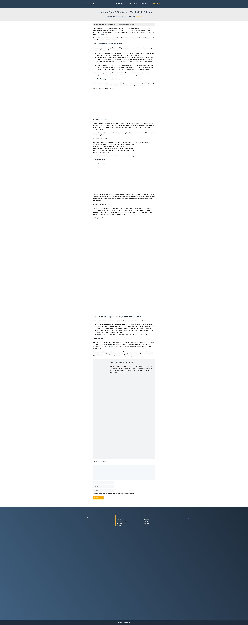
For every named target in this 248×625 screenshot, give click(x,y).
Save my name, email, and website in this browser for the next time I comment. (114, 493)
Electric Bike (119, 4)
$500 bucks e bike (110, 346)
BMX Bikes (132, 4)
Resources (156, 4)
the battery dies (103, 34)
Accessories (144, 4)
